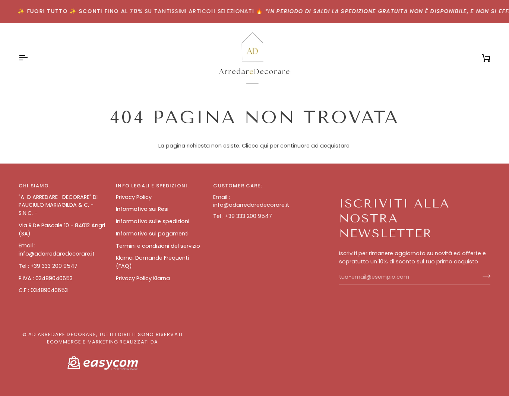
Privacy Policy (134, 197)
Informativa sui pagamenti (152, 233)
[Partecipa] (484, 276)
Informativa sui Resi (142, 209)
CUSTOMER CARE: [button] (237, 185)
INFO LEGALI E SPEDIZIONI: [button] (152, 185)
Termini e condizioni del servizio (158, 246)
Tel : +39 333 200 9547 (48, 266)
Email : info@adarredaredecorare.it (57, 249)
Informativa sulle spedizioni (152, 221)
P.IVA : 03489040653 (46, 278)
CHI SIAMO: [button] (35, 185)
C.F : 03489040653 (43, 290)
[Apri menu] (30, 58)
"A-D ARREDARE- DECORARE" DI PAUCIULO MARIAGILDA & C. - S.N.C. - (58, 205)
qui (264, 145)
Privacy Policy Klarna (143, 278)
